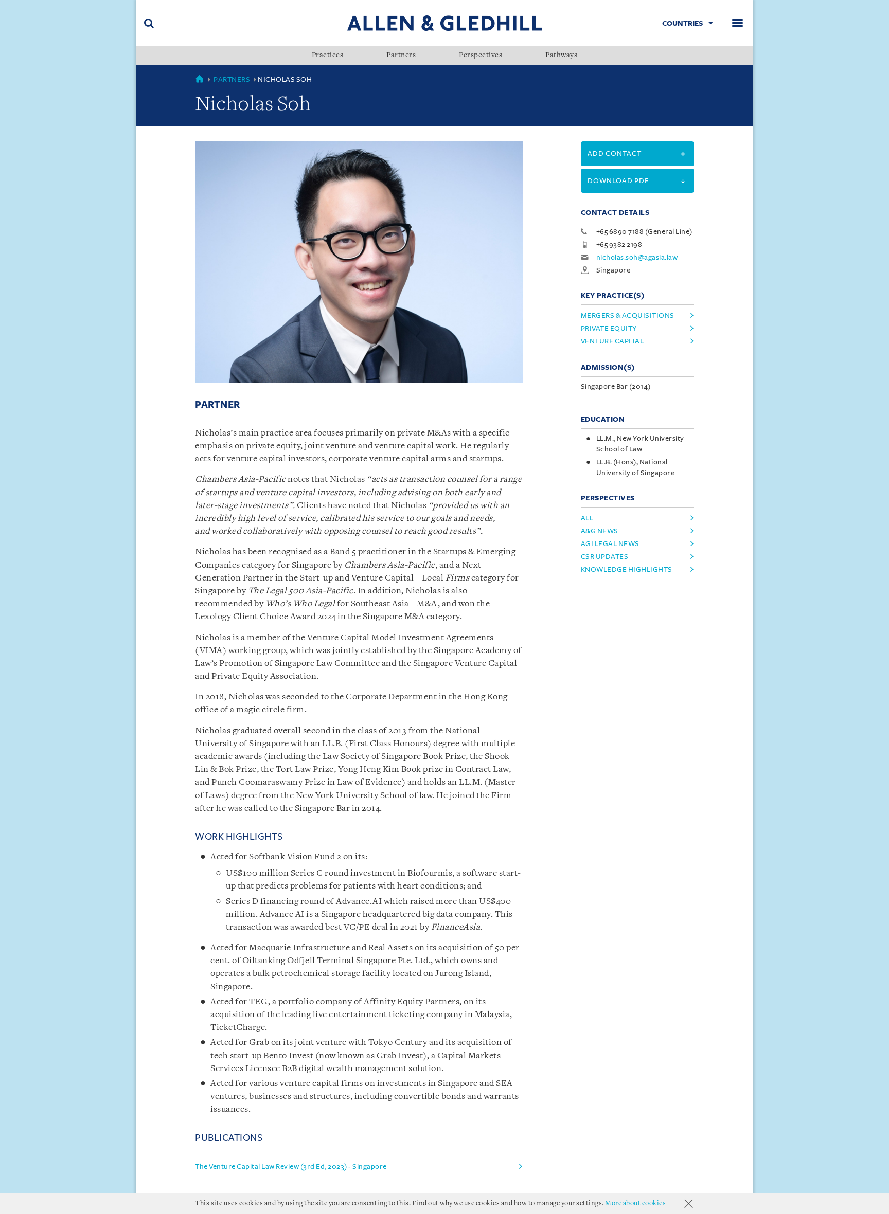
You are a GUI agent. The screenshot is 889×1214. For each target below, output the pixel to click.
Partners (401, 55)
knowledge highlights (626, 569)
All (587, 518)
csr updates (605, 556)
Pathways (561, 55)
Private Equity (609, 328)
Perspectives (480, 55)
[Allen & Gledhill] (444, 23)
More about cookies (635, 1203)
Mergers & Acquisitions (627, 315)
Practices (328, 55)
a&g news (599, 531)
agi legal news (610, 544)
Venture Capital (612, 341)
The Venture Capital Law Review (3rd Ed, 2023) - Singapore (291, 1166)
